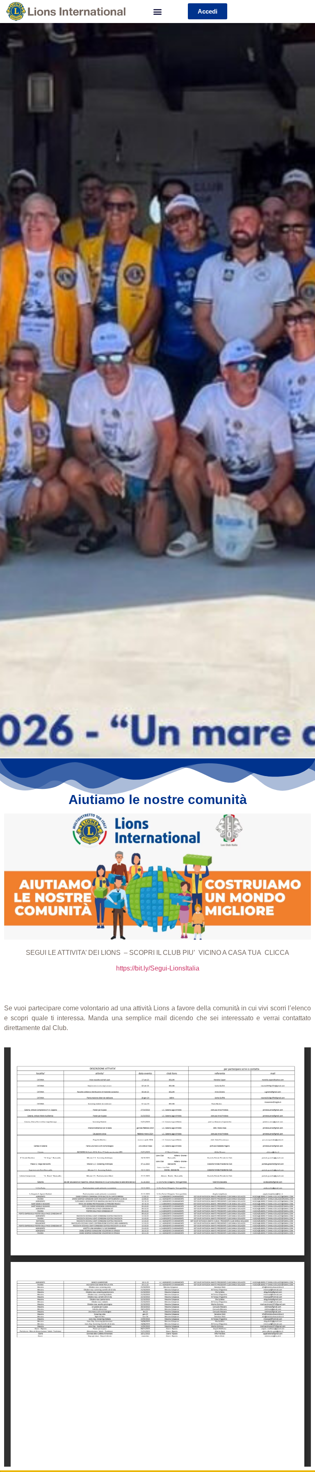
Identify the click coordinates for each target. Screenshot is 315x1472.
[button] (157, 11)
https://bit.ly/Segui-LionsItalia (157, 968)
